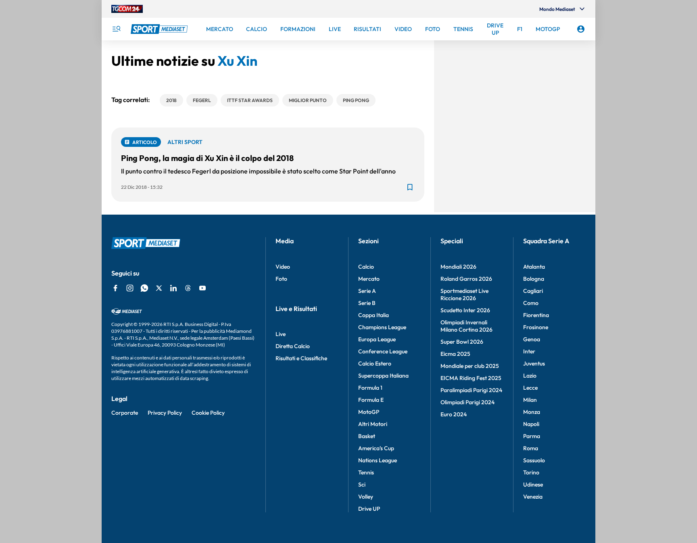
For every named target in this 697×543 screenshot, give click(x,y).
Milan (530, 399)
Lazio (529, 375)
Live (280, 334)
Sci (361, 484)
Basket (366, 436)
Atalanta (534, 266)
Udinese (533, 484)
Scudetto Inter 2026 (465, 310)
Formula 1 (370, 387)
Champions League (382, 327)
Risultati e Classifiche (301, 358)
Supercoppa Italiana (383, 375)
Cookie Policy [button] (208, 412)
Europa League (377, 339)
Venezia (533, 496)
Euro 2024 (453, 414)
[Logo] (160, 29)
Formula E (371, 399)
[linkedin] (173, 288)
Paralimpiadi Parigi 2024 (471, 390)
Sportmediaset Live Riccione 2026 (464, 294)
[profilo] (580, 29)
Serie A (367, 290)
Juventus (534, 363)
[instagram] (130, 288)
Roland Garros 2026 (466, 278)
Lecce (530, 387)
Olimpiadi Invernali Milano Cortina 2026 (466, 326)
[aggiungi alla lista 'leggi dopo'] (410, 187)
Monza (531, 412)
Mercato (369, 278)
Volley (365, 496)
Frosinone (535, 327)
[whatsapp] (144, 288)
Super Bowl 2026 (461, 341)
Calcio (366, 266)
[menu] (116, 29)
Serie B (367, 303)
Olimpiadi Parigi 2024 (467, 402)
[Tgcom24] (127, 9)
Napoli (531, 424)
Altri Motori (372, 424)
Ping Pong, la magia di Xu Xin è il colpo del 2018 (207, 158)
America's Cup (376, 448)
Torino (531, 472)
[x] (159, 288)
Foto (281, 278)
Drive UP (369, 508)
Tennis (366, 472)
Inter (529, 351)
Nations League (377, 460)
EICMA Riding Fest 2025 (470, 378)
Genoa (531, 339)
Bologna (533, 278)
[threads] (188, 288)
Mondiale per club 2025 (469, 366)
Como (530, 303)
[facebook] (115, 288)
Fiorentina (536, 315)
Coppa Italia (373, 315)
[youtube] (202, 288)
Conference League (382, 351)
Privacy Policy (165, 412)
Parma (531, 436)
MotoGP (368, 412)
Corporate (124, 412)
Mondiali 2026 (458, 266)
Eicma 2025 (455, 353)
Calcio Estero (374, 363)
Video (282, 266)
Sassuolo (534, 460)
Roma (530, 448)
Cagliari (533, 290)
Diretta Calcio (292, 346)
